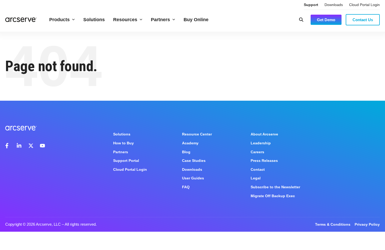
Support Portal (126, 160)
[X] (31, 145)
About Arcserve (264, 134)
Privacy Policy (367, 224)
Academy (190, 143)
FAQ (186, 187)
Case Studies (194, 160)
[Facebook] (7, 145)
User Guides (193, 178)
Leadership (261, 143)
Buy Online (196, 19)
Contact (258, 169)
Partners (160, 19)
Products (59, 19)
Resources (125, 19)
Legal (256, 178)
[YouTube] (42, 145)
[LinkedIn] (19, 145)
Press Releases (264, 160)
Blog (186, 152)
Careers (257, 152)
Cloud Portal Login (364, 5)
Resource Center (197, 134)
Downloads (333, 5)
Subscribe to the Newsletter (275, 187)
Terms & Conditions (332, 224)
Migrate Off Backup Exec (273, 196)
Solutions (94, 19)
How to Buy (123, 143)
